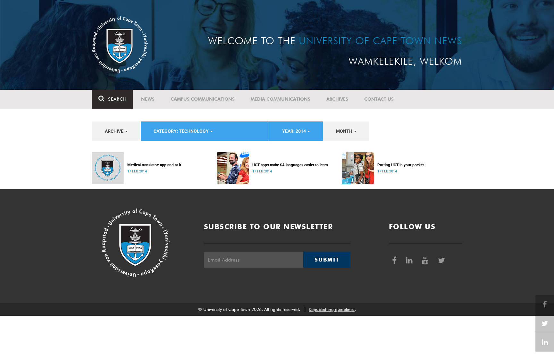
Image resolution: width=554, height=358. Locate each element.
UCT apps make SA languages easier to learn (290, 165)
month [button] (344, 131)
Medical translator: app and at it (154, 165)
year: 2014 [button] (294, 131)
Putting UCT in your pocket (400, 165)
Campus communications (203, 99)
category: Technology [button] (182, 131)
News (148, 99)
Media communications (280, 99)
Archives (337, 99)
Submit (327, 259)
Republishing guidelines (332, 309)
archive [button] (114, 131)
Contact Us (379, 99)
